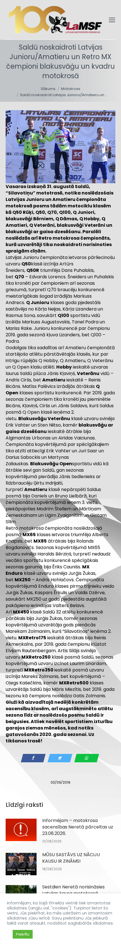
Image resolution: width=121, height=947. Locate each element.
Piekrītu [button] (22, 934)
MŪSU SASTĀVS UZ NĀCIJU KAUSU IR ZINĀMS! (71, 857)
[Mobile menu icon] (112, 20)
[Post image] (21, 830)
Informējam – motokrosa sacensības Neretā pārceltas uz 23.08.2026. (77, 827)
